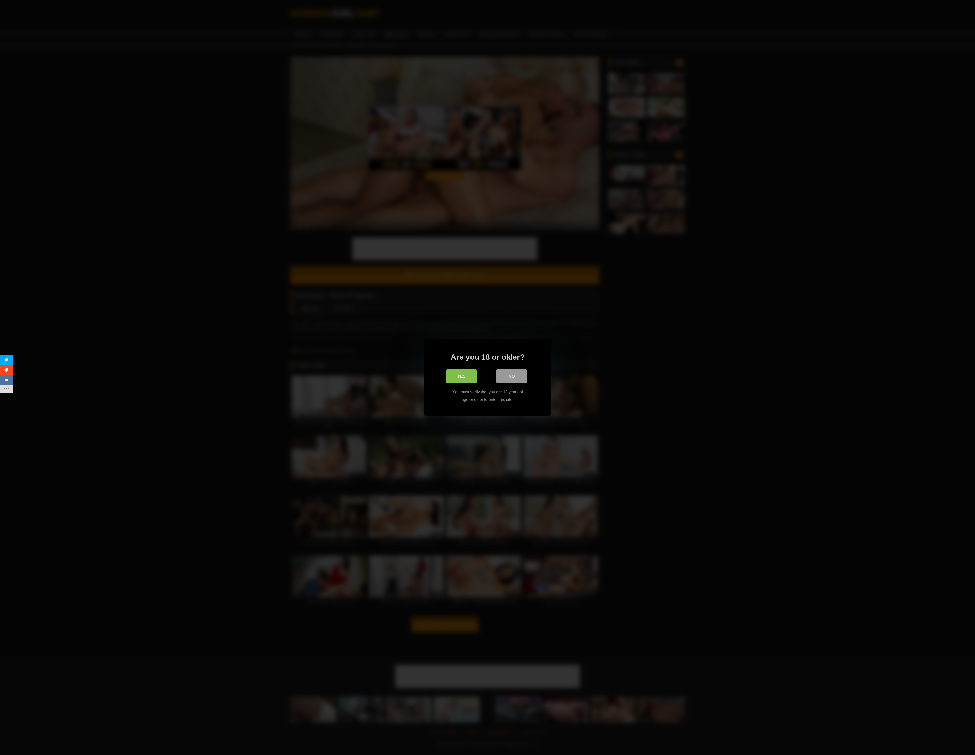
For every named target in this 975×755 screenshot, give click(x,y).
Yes (461, 376)
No (512, 376)
